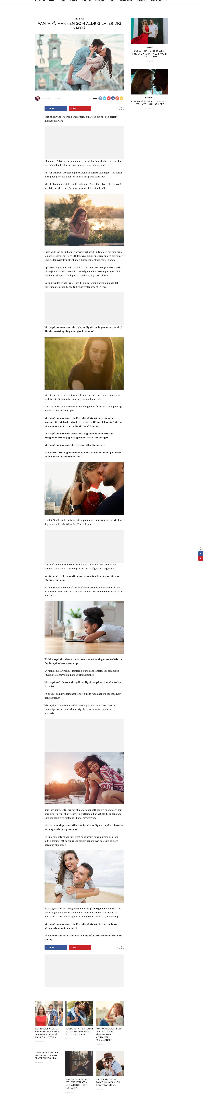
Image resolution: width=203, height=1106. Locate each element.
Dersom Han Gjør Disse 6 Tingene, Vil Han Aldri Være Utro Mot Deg (149, 54)
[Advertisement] (84, 142)
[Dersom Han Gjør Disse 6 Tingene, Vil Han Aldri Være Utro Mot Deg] (149, 30)
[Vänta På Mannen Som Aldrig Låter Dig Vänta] (79, 62)
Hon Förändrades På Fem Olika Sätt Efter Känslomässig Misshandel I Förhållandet (109, 1034)
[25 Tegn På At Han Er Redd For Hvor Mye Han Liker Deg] (149, 81)
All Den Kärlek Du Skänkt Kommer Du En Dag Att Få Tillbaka (108, 1082)
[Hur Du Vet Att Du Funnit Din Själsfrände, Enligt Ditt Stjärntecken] (79, 1013)
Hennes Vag (79, 19)
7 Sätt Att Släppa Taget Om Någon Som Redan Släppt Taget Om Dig (47, 1055)
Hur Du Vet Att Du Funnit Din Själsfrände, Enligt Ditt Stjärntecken (79, 1032)
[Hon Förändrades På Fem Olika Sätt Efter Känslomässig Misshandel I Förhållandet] (110, 1013)
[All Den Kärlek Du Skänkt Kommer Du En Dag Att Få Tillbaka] (110, 1063)
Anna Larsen (45, 98)
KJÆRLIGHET (149, 98)
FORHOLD (149, 47)
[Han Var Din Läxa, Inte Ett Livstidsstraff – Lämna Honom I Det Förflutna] (79, 1063)
